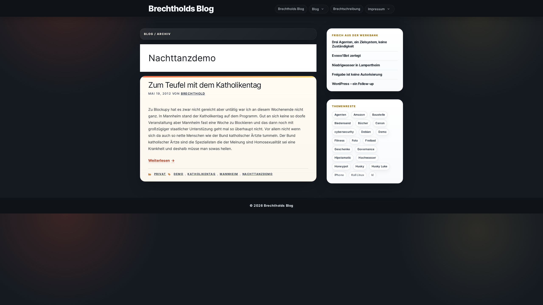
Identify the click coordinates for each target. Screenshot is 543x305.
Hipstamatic (342, 157)
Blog (315, 9)
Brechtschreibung (346, 9)
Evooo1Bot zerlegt (346, 56)
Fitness (339, 140)
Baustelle (378, 114)
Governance (365, 149)
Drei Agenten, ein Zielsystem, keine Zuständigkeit (359, 44)
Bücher (363, 123)
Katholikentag (202, 174)
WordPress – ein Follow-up (353, 84)
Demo (178, 174)
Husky (359, 166)
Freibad (370, 140)
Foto (355, 140)
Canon (380, 123)
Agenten (340, 114)
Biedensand (342, 123)
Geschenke (342, 149)
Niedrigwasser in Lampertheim (356, 65)
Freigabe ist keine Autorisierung (357, 74)
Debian (366, 131)
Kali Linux (357, 175)
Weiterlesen (159, 160)
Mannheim (229, 174)
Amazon (359, 114)
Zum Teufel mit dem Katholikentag (204, 85)
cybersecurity (344, 131)
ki (372, 175)
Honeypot (341, 166)
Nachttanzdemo (257, 174)
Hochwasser (367, 157)
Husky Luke (379, 166)
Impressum (376, 9)
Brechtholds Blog (181, 8)
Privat (160, 174)
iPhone (339, 175)
